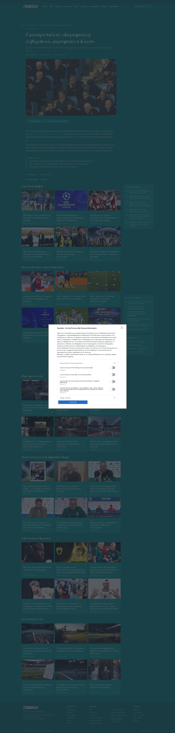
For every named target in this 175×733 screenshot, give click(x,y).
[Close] (122, 328)
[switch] (112, 367)
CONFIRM (73, 402)
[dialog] (87, 366)
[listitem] (87, 363)
